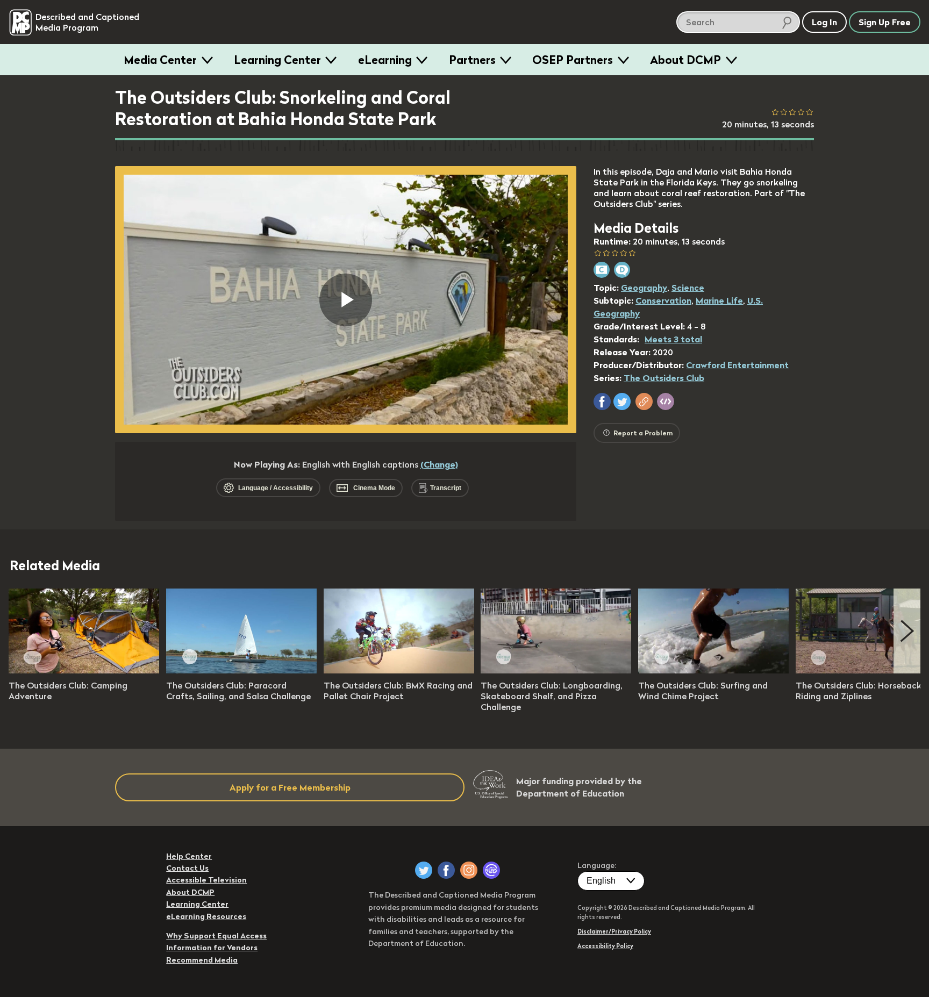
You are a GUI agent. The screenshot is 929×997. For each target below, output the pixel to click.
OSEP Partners (572, 60)
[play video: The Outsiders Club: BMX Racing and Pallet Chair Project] (399, 670)
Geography (644, 287)
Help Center (189, 856)
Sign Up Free (885, 22)
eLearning (385, 60)
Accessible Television (206, 880)
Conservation (663, 300)
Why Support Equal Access (216, 936)
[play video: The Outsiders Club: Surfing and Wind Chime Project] (713, 670)
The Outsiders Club (664, 377)
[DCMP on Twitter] (423, 870)
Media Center (160, 60)
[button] (602, 401)
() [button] (439, 464)
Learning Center (277, 60)
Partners (472, 60)
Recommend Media (202, 960)
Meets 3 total (673, 339)
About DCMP (685, 60)
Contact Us (187, 868)
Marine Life (719, 300)
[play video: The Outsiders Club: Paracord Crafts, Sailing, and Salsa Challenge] (241, 670)
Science (687, 287)
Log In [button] (824, 22)
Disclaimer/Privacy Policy (614, 931)
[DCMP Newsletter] (491, 870)
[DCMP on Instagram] (468, 870)
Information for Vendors (212, 947)
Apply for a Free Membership (290, 787)
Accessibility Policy (605, 946)
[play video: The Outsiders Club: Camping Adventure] (84, 670)
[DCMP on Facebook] (446, 870)
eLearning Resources (206, 916)
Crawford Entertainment (737, 365)
